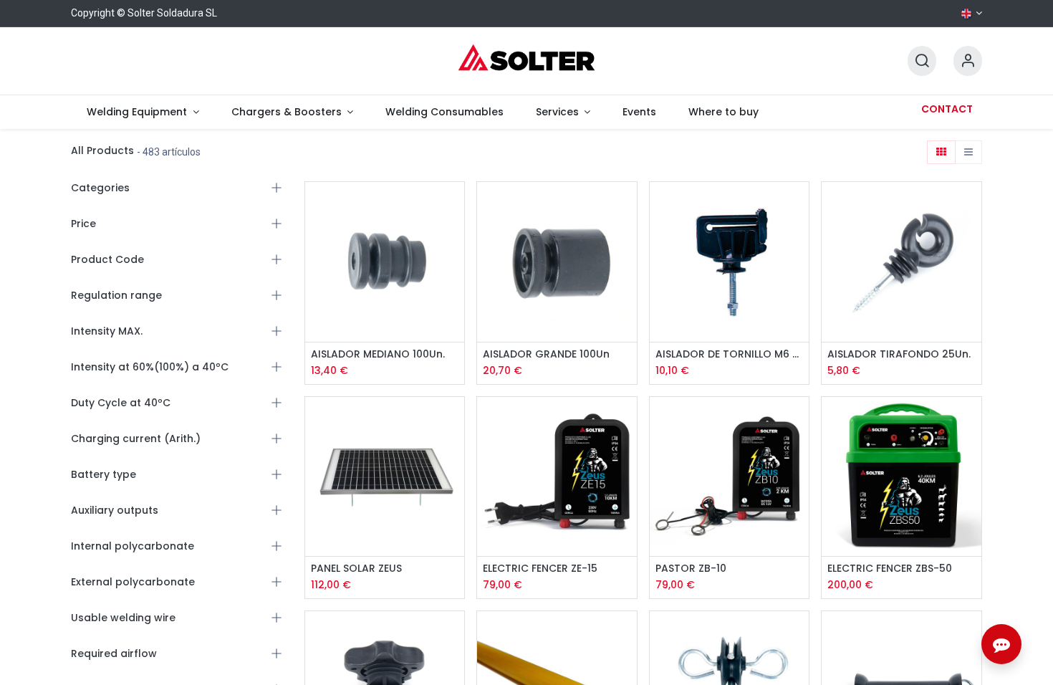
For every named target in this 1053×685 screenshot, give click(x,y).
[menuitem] (143, 112)
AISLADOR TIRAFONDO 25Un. (899, 354)
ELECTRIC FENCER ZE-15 (540, 568)
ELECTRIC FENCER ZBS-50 (889, 568)
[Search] (922, 61)
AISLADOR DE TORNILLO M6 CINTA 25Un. (729, 354)
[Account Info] (967, 61)
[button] (455, 237)
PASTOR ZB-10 (690, 568)
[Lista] (968, 152)
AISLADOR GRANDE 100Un (546, 354)
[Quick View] (455, 205)
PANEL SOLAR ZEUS (356, 568)
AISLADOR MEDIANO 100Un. (378, 354)
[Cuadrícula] (941, 152)
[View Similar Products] (455, 270)
